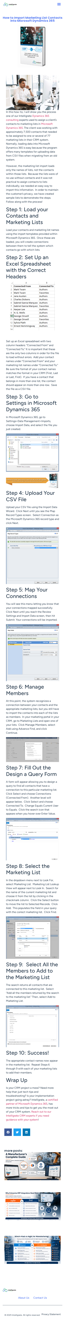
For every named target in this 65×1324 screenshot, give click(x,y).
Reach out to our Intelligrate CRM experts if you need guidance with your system (28, 1115)
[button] (59, 4)
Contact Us (40, 1297)
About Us (23, 1297)
